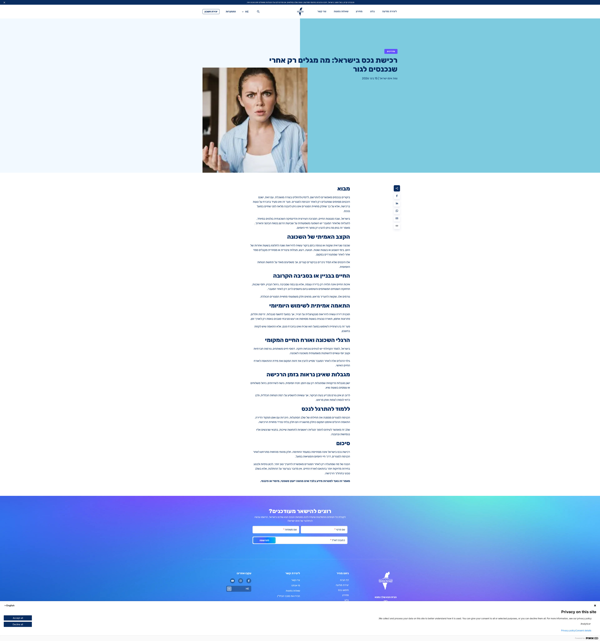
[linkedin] (397, 203)
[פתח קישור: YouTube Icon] (232, 580)
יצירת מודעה (342, 585)
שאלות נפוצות (341, 11)
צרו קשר (295, 580)
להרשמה (264, 540)
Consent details (583, 630)
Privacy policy (568, 630)
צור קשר (321, 11)
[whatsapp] (397, 211)
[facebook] (397, 196)
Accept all (18, 618)
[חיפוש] (258, 11)
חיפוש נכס (343, 590)
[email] (397, 218)
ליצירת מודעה (389, 11)
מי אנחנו (295, 585)
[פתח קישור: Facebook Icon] (248, 580)
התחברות (231, 11)
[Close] (4, 2)
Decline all (18, 624)
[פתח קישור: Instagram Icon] (240, 580)
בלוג (372, 11)
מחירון (359, 11)
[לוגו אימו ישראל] (300, 11)
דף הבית (344, 580)
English (10, 605)
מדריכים (391, 51)
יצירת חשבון (211, 11)
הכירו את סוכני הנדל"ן (288, 596)
